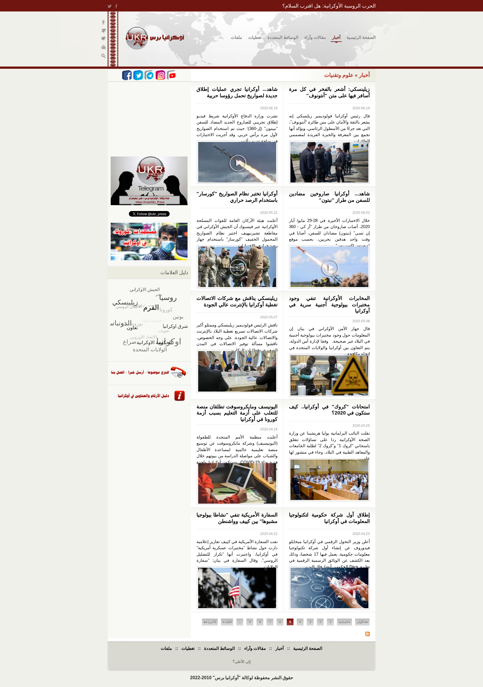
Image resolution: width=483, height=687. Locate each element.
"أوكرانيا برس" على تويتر (104, 39)
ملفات (236, 37)
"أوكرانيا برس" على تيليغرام (104, 31)
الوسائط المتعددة (282, 37)
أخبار (336, 37)
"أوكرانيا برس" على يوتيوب (104, 48)
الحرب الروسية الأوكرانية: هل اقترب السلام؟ (329, 6)
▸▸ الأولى (362, 622)
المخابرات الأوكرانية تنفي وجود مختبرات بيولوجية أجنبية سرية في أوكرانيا (329, 304)
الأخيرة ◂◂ (209, 622)
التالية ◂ (227, 622)
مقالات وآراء (315, 37)
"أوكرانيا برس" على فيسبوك (104, 22)
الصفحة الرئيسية (361, 37)
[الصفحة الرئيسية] (155, 38)
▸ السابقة (344, 622)
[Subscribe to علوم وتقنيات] (367, 634)
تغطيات (254, 37)
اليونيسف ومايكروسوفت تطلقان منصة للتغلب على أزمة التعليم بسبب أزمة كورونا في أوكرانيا (237, 413)
